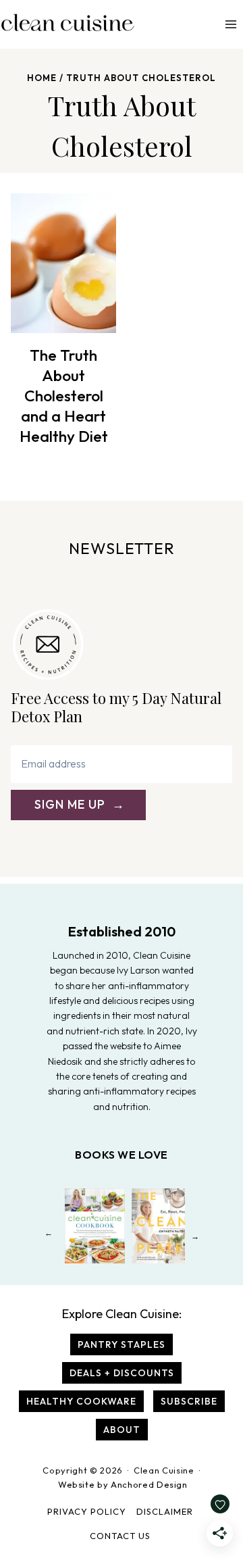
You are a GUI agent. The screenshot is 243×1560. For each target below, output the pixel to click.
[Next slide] (194, 1236)
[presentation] (63, 263)
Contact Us (120, 1535)
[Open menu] (230, 24)
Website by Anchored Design (123, 1484)
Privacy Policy (86, 1511)
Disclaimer (164, 1511)
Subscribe (189, 1401)
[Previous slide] (48, 1236)
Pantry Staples (121, 1344)
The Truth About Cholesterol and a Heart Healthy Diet (64, 395)
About (121, 1430)
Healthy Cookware (81, 1401)
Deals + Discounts (122, 1373)
